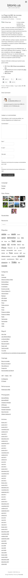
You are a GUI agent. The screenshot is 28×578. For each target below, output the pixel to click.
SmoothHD (3, 259)
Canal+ (18, 234)
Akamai (9, 234)
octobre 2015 (4, 432)
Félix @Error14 (5, 366)
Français (3, 186)
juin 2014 (3, 445)
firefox (9, 241)
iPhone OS (10, 247)
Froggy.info (4, 368)
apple (13, 234)
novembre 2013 (5, 452)
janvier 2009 (4, 557)
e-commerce (4, 286)
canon (3, 237)
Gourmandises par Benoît (7, 370)
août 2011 (3, 494)
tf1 (9, 262)
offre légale (20, 250)
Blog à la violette (5, 361)
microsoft (22, 248)
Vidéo (14, 262)
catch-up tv (3, 87)
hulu (23, 244)
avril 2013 (3, 466)
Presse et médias (9, 85)
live (14, 247)
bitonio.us (14, 5)
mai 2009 (3, 548)
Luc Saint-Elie (4, 341)
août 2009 (3, 541)
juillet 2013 (4, 459)
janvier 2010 (4, 529)
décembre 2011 (5, 487)
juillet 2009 (4, 543)
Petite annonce (5, 305)
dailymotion (11, 237)
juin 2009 (3, 545)
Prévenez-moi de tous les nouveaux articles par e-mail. (13, 170)
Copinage (3, 277)
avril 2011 (3, 499)
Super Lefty (4, 346)
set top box (14, 256)
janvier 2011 (4, 501)
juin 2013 (3, 462)
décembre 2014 (5, 439)
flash (13, 241)
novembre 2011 (5, 490)
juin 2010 (3, 517)
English (3, 188)
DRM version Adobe (18, 55)
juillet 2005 (4, 564)
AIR (22, 85)
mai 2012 (3, 478)
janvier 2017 (4, 425)
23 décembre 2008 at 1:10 (14, 101)
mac (17, 247)
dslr (2, 241)
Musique (3, 250)
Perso (2, 303)
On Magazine (4, 379)
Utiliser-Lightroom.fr (6, 414)
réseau (24, 253)
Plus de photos (5, 215)
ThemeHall (20, 574)
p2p (7, 253)
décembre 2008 (5, 559)
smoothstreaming (10, 259)
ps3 (21, 253)
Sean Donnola (4, 412)
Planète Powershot (6, 409)
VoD (19, 262)
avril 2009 (3, 550)
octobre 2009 (4, 536)
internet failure (4, 293)
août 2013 (3, 457)
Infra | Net (3, 334)
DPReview (4, 405)
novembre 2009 (5, 534)
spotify (21, 259)
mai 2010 (3, 520)
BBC (25, 85)
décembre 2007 (5, 562)
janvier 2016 (4, 427)
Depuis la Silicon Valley (7, 279)
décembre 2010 (5, 504)
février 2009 (4, 555)
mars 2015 (4, 434)
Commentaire (5, 123)
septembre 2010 (5, 511)
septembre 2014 (5, 443)
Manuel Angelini (5, 343)
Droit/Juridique (4, 282)
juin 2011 (3, 497)
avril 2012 (3, 480)
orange (3, 253)
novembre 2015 (5, 429)
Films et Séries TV (5, 291)
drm (7, 87)
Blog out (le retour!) (6, 363)
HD (8, 244)
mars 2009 (4, 552)
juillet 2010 (4, 515)
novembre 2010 (5, 506)
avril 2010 (3, 522)
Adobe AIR (18, 52)
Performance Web (5, 389)
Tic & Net (3, 350)
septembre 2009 (5, 538)
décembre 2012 (5, 471)
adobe (19, 85)
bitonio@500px (5, 398)
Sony (17, 259)
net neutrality (9, 250)
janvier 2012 (4, 485)
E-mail (3, 148)
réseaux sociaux (5, 256)
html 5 (19, 244)
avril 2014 (3, 448)
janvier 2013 (4, 469)
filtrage (5, 241)
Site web (3, 154)
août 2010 (3, 513)
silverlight (21, 256)
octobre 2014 (4, 441)
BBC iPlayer (8, 73)
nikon (15, 250)
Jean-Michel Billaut (6, 336)
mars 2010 (4, 524)
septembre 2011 (5, 492)
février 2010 (4, 527)
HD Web (13, 244)
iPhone (3, 247)
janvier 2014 (4, 450)
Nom (2, 141)
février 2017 (4, 422)
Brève (2, 275)
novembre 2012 (5, 473)
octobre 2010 (4, 508)
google (19, 241)
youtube (4, 265)
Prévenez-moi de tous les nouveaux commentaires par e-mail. (13, 163)
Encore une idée (5, 289)
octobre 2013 (4, 455)
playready (16, 253)
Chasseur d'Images (6, 402)
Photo (11, 253)
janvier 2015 (4, 436)
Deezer (18, 237)
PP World (3, 381)
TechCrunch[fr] (4, 348)
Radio (2, 317)
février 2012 (4, 483)
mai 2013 (3, 464)
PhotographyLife (5, 407)
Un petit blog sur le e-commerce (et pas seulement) (13, 353)
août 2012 (3, 476)
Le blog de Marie (5, 339)
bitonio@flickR (4, 400)
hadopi (3, 244)
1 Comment (18, 19)
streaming (4, 262)
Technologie (4, 319)
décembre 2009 (5, 531)
